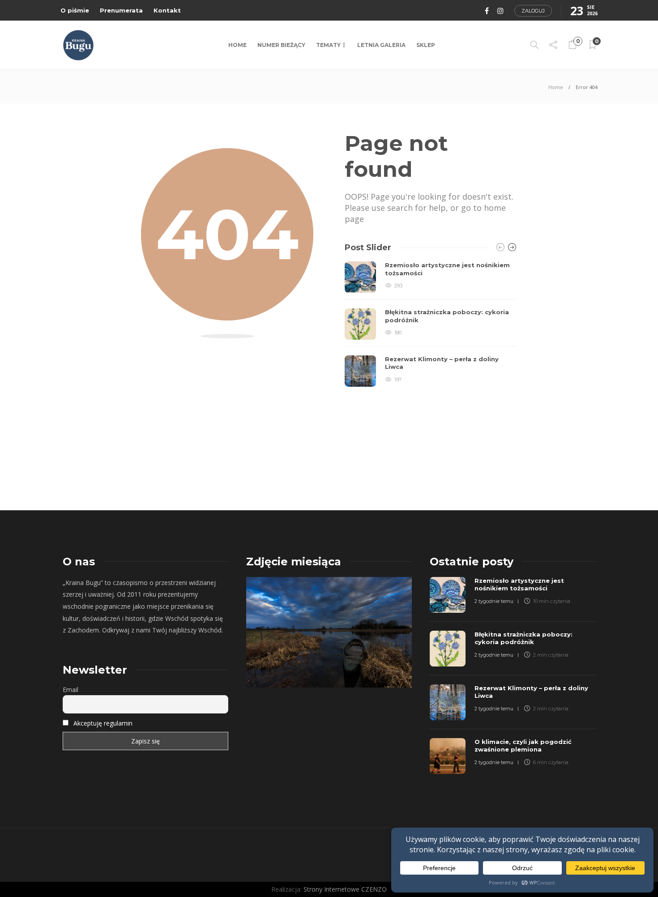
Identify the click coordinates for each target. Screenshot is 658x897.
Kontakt (167, 10)
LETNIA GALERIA (381, 45)
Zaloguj (533, 11)
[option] (431, 324)
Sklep (425, 45)
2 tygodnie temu (493, 601)
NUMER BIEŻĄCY (281, 45)
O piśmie (74, 10)
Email (70, 689)
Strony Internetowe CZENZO (345, 889)
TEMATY (328, 45)
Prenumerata (121, 10)
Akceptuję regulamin (102, 723)
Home (237, 45)
